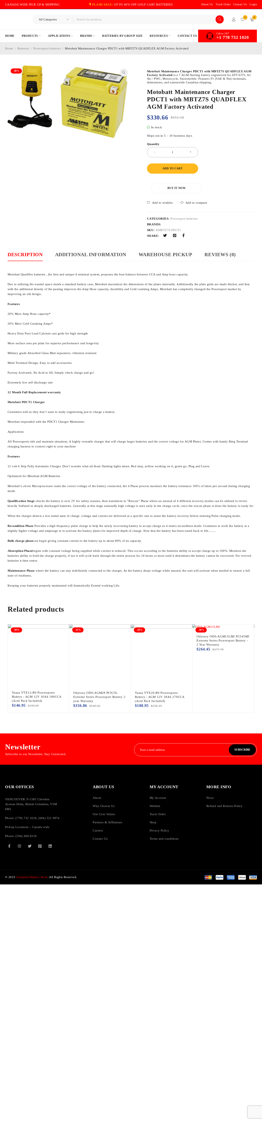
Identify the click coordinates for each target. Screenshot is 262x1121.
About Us (207, 4)
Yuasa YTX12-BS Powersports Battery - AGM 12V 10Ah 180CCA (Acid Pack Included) (36, 696)
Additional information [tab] (90, 254)
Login (253, 4)
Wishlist (155, 806)
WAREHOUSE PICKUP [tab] (165, 254)
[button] (124, 72)
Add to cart (172, 168)
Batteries (23, 48)
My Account (158, 797)
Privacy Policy (159, 830)
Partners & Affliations (107, 822)
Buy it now (176, 188)
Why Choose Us (104, 806)
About (97, 797)
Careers (98, 830)
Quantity (153, 144)
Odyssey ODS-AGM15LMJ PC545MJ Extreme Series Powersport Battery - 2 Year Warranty (222, 640)
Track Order (223, 4)
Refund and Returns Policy (224, 806)
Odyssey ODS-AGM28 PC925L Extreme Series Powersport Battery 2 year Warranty (99, 697)
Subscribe (242, 749)
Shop (153, 822)
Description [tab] (25, 254)
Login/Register (233, 19)
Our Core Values (104, 814)
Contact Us (240, 4)
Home (9, 48)
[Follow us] (30, 846)
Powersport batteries (47, 48)
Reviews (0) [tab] (220, 254)
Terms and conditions (164, 838)
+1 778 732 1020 (232, 37)
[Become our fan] (9, 846)
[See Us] (19, 846)
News (210, 797)
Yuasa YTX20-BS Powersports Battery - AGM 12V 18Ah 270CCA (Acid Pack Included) (159, 697)
